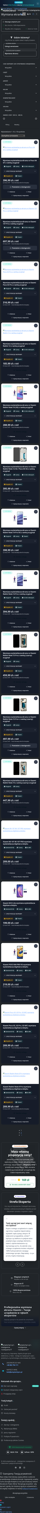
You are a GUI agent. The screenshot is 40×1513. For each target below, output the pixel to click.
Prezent (19, 176)
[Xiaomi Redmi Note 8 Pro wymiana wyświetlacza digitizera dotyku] (20, 1074)
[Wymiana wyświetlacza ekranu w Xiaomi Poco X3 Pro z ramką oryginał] (20, 270)
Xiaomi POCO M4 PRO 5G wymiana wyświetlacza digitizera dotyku (17, 966)
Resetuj (16, 125)
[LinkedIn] (20, 1467)
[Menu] (36, 14)
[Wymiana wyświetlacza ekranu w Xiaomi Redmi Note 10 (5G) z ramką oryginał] (20, 393)
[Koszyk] (33, 14)
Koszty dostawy (9, 1413)
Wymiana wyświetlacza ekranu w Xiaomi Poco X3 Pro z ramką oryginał (19, 284)
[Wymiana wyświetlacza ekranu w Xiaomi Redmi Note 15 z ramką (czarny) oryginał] (20, 768)
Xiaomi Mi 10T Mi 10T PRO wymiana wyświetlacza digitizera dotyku (17, 843)
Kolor (5, 89)
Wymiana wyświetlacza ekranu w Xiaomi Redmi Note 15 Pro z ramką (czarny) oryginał (19, 655)
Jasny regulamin (9, 1433)
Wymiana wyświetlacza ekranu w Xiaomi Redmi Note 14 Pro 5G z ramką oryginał (19, 531)
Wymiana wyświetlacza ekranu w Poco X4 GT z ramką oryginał (20, 161)
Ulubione (12, 192)
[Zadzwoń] (21, 14)
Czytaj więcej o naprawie (21, 195)
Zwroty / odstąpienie (11, 1425)
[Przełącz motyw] (29, 14)
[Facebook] (15, 1467)
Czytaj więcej (19, 1328)
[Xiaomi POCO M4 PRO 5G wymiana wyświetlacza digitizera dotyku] (20, 952)
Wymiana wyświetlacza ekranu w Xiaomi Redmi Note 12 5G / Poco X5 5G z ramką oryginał (19, 469)
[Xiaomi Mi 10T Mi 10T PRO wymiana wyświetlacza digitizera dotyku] (20, 829)
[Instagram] (24, 1467)
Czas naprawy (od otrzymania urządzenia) (19, 64)
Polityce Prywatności (29, 1488)
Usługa (5, 106)
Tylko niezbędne (10, 1497)
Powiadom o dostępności (21, 187)
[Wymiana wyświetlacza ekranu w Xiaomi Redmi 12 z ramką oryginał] (20, 331)
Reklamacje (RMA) (10, 1429)
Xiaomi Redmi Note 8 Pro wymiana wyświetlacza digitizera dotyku (17, 1088)
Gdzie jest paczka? (10, 1409)
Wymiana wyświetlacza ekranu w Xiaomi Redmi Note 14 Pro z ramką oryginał (19, 593)
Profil (5, 1405)
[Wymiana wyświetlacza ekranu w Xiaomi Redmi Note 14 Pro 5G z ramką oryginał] (20, 518)
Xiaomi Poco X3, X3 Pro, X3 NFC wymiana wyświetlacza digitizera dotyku (19, 1027)
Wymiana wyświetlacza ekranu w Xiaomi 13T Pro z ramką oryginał (19, 223)
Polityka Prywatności (11, 1436)
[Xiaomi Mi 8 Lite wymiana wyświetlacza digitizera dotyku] (20, 891)
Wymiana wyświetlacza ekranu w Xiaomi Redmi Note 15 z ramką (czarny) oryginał (19, 782)
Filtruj (7, 125)
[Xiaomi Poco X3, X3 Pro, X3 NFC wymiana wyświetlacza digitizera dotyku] (20, 1013)
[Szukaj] (24, 14)
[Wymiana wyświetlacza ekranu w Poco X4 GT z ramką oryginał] (20, 148)
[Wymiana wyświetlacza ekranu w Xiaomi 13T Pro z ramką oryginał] (20, 209)
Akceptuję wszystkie (20, 1493)
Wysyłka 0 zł (9, 176)
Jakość (5, 81)
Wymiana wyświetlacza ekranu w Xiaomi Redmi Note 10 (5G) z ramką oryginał (19, 406)
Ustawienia (30, 1497)
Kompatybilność (9, 98)
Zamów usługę (21, 309)
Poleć (29, 192)
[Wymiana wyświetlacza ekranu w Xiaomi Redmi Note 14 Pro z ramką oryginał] (20, 579)
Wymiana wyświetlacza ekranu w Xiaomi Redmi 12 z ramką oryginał (19, 345)
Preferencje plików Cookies (13, 1440)
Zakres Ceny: (13, 115)
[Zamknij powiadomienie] (38, 3)
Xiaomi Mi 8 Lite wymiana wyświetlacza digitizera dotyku (19, 904)
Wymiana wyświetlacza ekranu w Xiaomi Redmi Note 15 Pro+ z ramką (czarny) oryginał (19, 719)
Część (5, 72)
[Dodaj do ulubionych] (36, 142)
